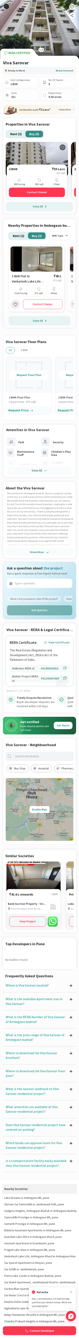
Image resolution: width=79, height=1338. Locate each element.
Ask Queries (39, 610)
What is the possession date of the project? (34, 599)
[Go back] (6, 6)
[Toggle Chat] (71, 1316)
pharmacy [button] (68, 768)
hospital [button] (43, 768)
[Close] (71, 1292)
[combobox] (43, 756)
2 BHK (24, 350)
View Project (28, 921)
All (10, 350)
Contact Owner (37, 192)
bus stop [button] (19, 768)
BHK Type (57, 235)
